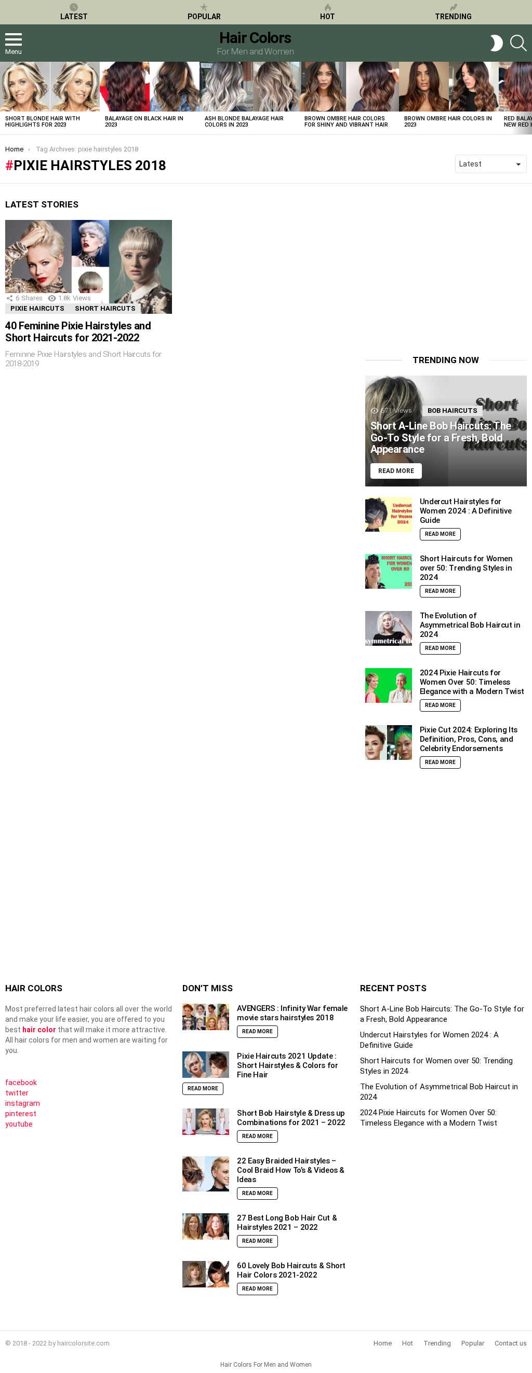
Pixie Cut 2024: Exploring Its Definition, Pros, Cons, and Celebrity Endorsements (468, 739)
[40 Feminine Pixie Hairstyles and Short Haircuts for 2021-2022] (88, 267)
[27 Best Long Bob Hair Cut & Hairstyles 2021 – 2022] (205, 1226)
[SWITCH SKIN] (496, 43)
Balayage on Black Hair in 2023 (144, 121)
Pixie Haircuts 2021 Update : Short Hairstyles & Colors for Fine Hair (287, 1065)
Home (383, 1343)
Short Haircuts (105, 308)
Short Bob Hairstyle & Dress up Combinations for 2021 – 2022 (291, 1117)
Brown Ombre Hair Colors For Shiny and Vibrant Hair (346, 121)
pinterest (20, 1114)
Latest (74, 16)
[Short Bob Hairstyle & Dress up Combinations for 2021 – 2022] (205, 1121)
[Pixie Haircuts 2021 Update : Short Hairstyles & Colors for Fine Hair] (205, 1064)
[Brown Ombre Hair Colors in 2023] (449, 87)
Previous (5, 98)
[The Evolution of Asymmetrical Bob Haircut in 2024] (388, 628)
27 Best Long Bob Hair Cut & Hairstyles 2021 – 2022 (287, 1222)
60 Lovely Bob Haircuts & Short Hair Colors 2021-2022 (291, 1270)
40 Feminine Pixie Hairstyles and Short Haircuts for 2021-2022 (78, 332)
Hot (327, 16)
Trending (453, 16)
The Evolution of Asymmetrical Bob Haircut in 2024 (470, 625)
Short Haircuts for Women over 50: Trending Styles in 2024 (466, 568)
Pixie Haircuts (37, 308)
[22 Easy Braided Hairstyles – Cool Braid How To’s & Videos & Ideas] (205, 1173)
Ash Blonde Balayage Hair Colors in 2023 (244, 121)
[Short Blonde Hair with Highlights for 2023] (50, 87)
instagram (22, 1103)
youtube (19, 1124)
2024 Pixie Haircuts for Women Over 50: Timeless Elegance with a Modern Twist (472, 682)
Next (527, 98)
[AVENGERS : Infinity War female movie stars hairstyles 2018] (205, 1017)
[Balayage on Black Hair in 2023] (150, 87)
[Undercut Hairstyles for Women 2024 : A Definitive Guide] (388, 514)
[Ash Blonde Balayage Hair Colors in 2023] (249, 87)
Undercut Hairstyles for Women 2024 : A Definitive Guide (466, 511)
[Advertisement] (448, 264)
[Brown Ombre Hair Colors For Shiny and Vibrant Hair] (349, 87)
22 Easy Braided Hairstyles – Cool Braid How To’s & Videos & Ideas (290, 1170)
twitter (17, 1093)
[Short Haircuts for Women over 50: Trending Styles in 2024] (388, 571)
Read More (440, 534)
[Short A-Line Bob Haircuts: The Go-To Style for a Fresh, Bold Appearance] (446, 431)
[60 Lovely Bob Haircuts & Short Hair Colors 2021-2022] (205, 1274)
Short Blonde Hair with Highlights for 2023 (42, 121)
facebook (21, 1082)
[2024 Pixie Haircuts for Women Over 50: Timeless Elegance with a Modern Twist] (388, 685)
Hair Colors (255, 38)
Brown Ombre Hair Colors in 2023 (448, 121)
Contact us (511, 1343)
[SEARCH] (518, 43)
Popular (204, 16)
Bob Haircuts (452, 410)
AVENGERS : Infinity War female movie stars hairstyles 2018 (292, 1013)
